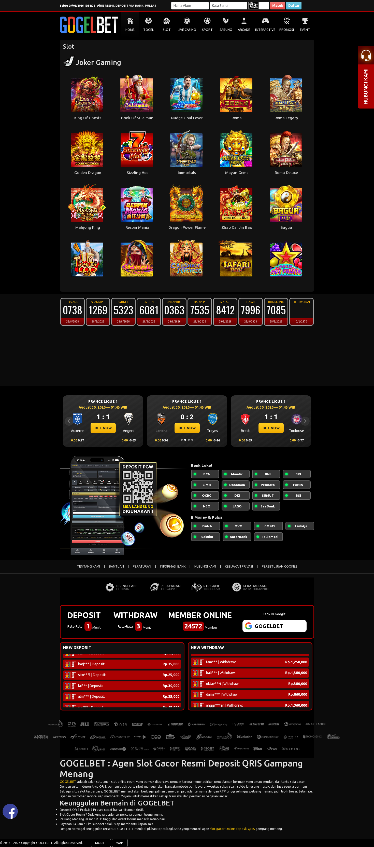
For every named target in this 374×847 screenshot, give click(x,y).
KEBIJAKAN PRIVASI (239, 566)
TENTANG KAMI (88, 566)
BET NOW (103, 428)
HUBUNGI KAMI (205, 566)
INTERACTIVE (265, 29)
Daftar (293, 6)
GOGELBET (68, 781)
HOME (130, 29)
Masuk (277, 6)
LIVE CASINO (187, 29)
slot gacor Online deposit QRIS (232, 828)
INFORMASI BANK (172, 566)
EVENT (305, 29)
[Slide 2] (185, 439)
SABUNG (226, 29)
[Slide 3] (189, 439)
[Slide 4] (192, 439)
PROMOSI (286, 29)
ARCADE (244, 29)
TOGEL (148, 29)
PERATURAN (142, 566)
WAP (119, 842)
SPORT (207, 29)
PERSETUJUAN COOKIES (279, 566)
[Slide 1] (182, 439)
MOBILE (101, 842)
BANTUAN (116, 566)
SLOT (167, 29)
